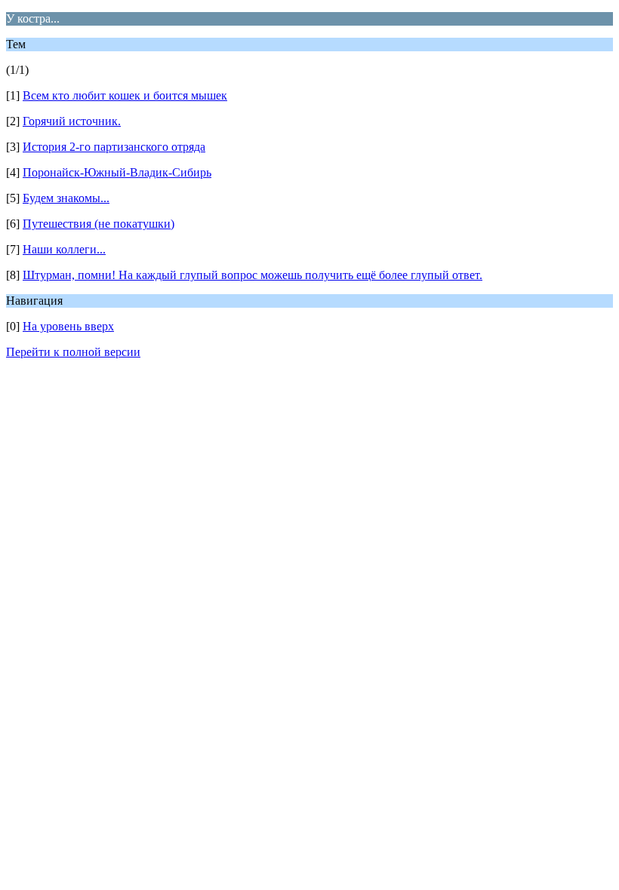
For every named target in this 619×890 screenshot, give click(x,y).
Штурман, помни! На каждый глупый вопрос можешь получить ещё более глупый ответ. (252, 275)
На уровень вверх (68, 326)
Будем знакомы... (66, 198)
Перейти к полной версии (73, 351)
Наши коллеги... (64, 249)
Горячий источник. (72, 121)
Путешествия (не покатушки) (98, 223)
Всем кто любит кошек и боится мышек (125, 95)
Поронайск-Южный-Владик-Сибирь (117, 172)
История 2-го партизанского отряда (114, 146)
